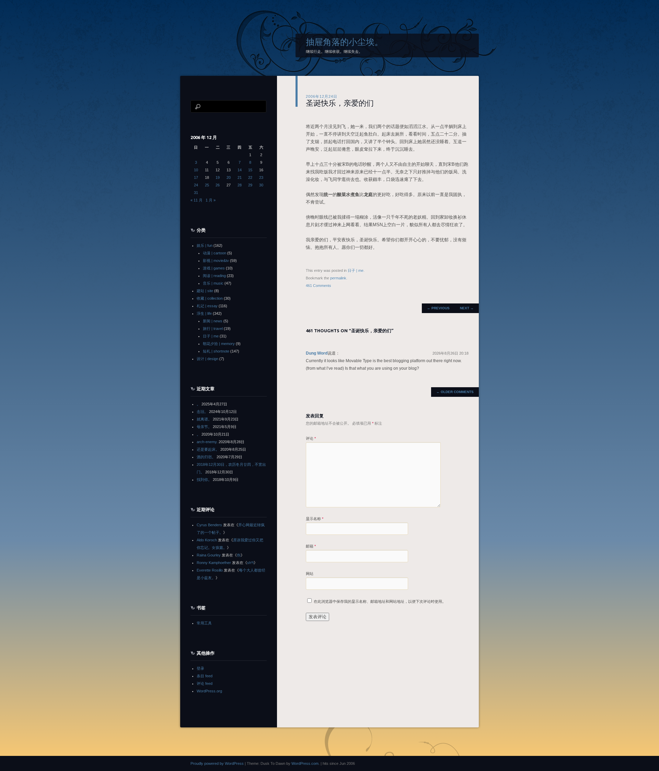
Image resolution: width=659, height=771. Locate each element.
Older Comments (455, 392)
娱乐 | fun (204, 245)
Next (467, 308)
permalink (338, 278)
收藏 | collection (210, 298)
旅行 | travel (213, 328)
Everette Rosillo (210, 570)
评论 (311, 438)
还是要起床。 (208, 449)
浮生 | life (204, 313)
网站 (309, 574)
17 (196, 177)
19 (218, 177)
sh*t (250, 563)
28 (240, 185)
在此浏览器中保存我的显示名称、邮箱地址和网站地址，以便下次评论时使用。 (380, 601)
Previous (438, 308)
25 (207, 185)
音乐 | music (213, 283)
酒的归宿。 (206, 457)
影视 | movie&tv (216, 260)
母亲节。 (204, 427)
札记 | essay (207, 306)
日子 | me (355, 270)
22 (250, 177)
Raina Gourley (209, 555)
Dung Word (316, 353)
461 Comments (318, 286)
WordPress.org (209, 691)
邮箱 (311, 546)
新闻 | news (212, 321)
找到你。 (204, 479)
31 (196, 193)
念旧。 (202, 412)
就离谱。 (204, 419)
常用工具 (204, 623)
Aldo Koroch (207, 540)
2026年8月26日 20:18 (450, 353)
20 (229, 177)
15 (250, 170)
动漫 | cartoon (214, 253)
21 (240, 177)
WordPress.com (305, 763)
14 (240, 170)
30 (261, 185)
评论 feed (204, 683)
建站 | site (205, 291)
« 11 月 (196, 200)
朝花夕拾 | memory (219, 344)
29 (250, 185)
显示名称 (314, 519)
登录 (200, 668)
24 (196, 185)
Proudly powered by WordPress (217, 763)
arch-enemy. (207, 442)
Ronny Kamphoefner (214, 563)
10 (196, 170)
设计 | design (207, 359)
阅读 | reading (214, 276)
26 (218, 185)
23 (261, 177)
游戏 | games (214, 268)
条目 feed (204, 676)
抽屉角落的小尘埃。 (344, 42)
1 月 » (211, 200)
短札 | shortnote (216, 351)
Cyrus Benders (209, 525)
